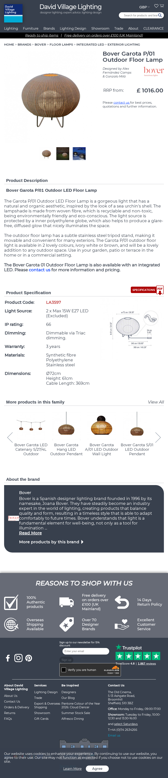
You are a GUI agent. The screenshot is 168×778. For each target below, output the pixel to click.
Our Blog (68, 698)
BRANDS (24, 44)
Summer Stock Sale (75, 713)
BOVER (40, 44)
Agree (97, 769)
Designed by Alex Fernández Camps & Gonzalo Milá (117, 72)
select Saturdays (126, 724)
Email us (114, 735)
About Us (10, 696)
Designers (68, 692)
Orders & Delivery (16, 707)
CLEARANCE (153, 28)
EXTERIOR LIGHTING (124, 44)
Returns (9, 713)
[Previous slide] (10, 437)
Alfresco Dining (72, 719)
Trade (38, 698)
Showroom (100, 28)
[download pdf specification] (147, 290)
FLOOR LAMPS (61, 44)
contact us (122, 102)
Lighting (11, 28)
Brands (49, 28)
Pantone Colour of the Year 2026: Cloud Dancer (80, 705)
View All (156, 402)
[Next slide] (158, 437)
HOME (9, 44)
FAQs (8, 719)
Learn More (72, 769)
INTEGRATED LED (90, 44)
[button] (46, 153)
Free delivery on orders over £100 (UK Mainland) (103, 35)
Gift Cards (41, 719)
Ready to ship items (41, 35)
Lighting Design (46, 692)
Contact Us (12, 701)
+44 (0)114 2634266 (123, 730)
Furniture (31, 28)
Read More (30, 532)
